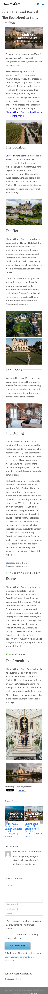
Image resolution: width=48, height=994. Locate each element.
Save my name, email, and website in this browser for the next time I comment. (23, 925)
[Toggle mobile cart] (38, 3)
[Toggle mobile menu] (43, 3)
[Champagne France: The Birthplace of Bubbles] (33, 807)
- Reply (39, 851)
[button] (6, 822)
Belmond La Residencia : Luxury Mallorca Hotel (13, 827)
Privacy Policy (32, 993)
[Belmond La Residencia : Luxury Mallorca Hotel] (14, 807)
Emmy (15, 851)
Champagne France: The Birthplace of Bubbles (31, 827)
